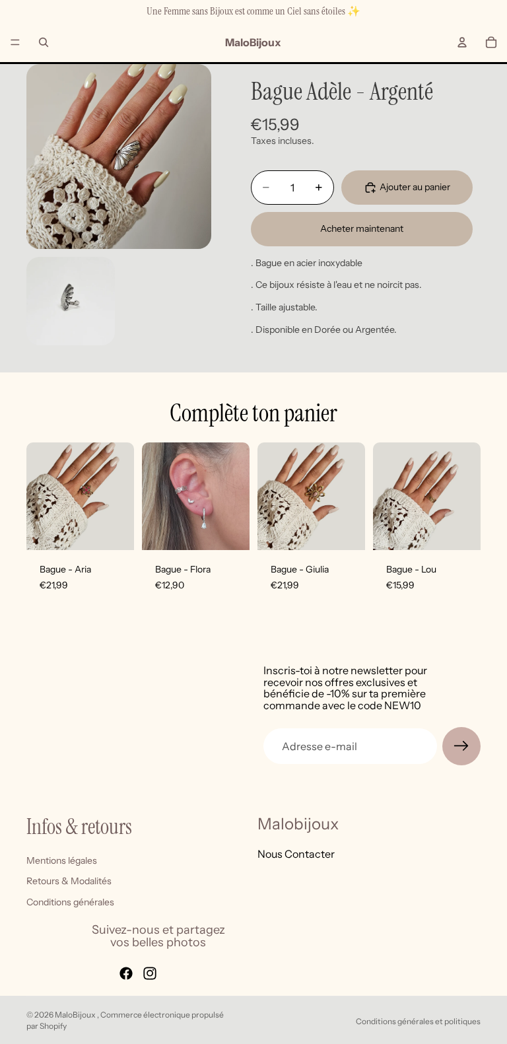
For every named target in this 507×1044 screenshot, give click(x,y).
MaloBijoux (76, 1015)
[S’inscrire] (461, 746)
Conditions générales (70, 902)
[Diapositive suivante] (235, 496)
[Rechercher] (43, 42)
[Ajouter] (113, 529)
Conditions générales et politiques (418, 1021)
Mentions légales (61, 860)
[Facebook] (126, 973)
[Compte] (462, 42)
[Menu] (15, 42)
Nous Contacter (296, 853)
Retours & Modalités (69, 881)
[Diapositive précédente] (156, 496)
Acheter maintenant (361, 228)
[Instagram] (150, 973)
